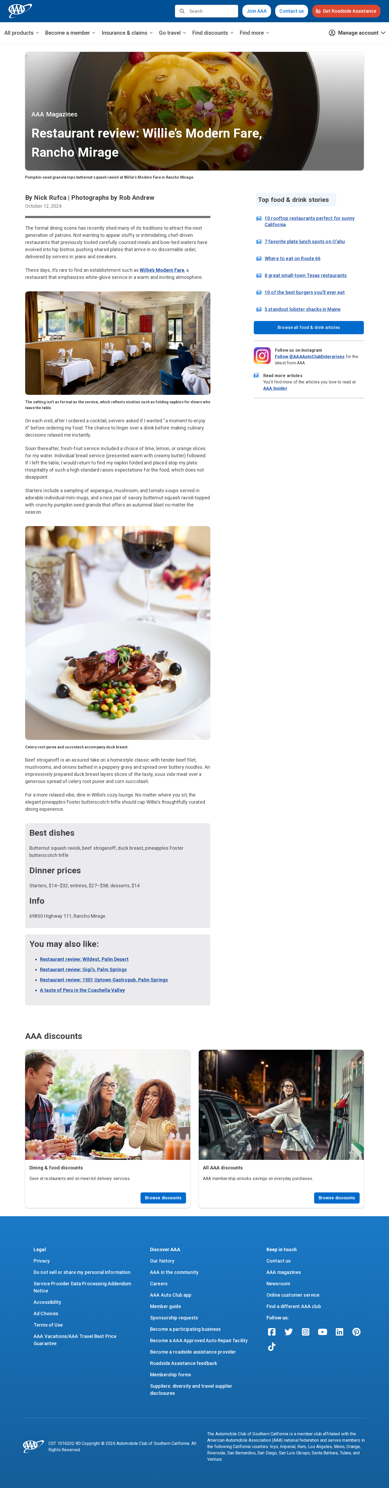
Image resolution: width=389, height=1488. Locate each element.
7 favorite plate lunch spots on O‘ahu (305, 241)
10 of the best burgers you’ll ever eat (305, 292)
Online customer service (292, 1295)
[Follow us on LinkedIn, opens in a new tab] (339, 1332)
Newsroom (278, 1283)
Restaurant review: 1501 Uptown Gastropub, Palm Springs (104, 980)
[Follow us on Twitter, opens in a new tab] (288, 1332)
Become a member (67, 33)
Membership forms (170, 1374)
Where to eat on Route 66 (293, 258)
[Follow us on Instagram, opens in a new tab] (305, 1332)
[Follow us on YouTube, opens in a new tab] (322, 1332)
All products (19, 33)
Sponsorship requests (174, 1317)
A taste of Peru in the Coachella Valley (82, 990)
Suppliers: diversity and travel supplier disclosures (191, 1389)
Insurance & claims (124, 33)
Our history (162, 1261)
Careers (159, 1283)
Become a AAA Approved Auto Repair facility (199, 1340)
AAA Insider (275, 388)
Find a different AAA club (293, 1306)
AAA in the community (174, 1272)
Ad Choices (46, 1313)
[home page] (20, 11)
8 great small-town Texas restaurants (306, 275)
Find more (252, 33)
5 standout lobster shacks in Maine (303, 309)
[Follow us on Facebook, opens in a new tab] (271, 1332)
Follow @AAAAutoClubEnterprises (310, 356)
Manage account (358, 33)
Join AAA (257, 11)
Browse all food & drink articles (309, 327)
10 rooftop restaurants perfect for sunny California (310, 221)
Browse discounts (163, 1197)
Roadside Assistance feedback (183, 1363)
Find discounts (210, 33)
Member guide (165, 1306)
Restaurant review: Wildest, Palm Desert (84, 959)
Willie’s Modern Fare (162, 270)
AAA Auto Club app (171, 1295)
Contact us (291, 11)
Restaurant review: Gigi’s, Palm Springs (83, 969)
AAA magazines (283, 1272)
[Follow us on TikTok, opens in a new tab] (271, 1346)
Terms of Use (48, 1325)
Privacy (42, 1261)
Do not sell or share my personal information (82, 1272)
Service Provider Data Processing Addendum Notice (83, 1287)
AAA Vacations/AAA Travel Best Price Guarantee (75, 1339)
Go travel (170, 33)
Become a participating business (185, 1329)
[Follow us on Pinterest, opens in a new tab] (356, 1332)
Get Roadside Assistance (349, 11)
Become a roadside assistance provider (193, 1352)
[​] (182, 11)
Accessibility (47, 1302)
